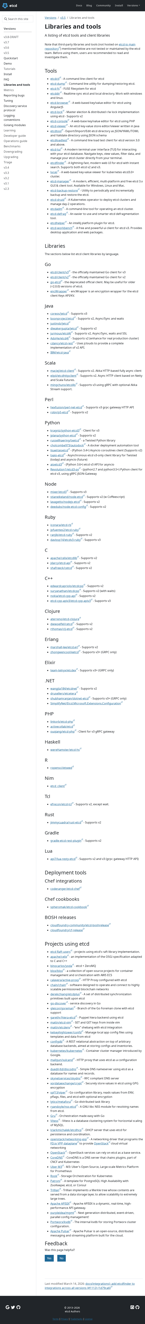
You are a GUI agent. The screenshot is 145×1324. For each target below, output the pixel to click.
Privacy (64, 1318)
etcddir (55, 94)
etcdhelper (57, 223)
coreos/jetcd (58, 314)
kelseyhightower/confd (66, 1032)
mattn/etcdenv (60, 1027)
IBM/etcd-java (59, 352)
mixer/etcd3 (58, 492)
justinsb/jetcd (59, 323)
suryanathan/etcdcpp (64, 591)
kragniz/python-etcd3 (64, 430)
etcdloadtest (58, 140)
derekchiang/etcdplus (65, 994)
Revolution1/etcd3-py (64, 469)
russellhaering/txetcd (64, 440)
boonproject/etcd (62, 318)
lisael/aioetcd (59, 450)
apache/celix (58, 957)
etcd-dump (57, 84)
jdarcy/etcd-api (60, 563)
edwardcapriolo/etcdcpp (66, 586)
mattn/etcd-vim (60, 1022)
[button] (133, 5)
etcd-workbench (61, 228)
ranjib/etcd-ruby (61, 535)
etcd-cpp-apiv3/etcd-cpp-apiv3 (70, 601)
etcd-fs (55, 89)
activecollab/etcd (61, 727)
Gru (53, 1116)
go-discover (58, 1003)
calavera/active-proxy (64, 980)
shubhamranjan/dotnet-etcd (69, 698)
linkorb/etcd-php (61, 722)
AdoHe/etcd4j (59, 338)
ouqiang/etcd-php (62, 731)
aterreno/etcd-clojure (64, 619)
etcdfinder (57, 163)
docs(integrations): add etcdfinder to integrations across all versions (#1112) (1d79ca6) (90, 1286)
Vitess (54, 1121)
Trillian (54, 1190)
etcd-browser (59, 103)
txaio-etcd (57, 455)
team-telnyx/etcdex (63, 670)
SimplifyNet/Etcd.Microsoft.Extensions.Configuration (85, 703)
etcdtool (56, 131)
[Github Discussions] (18, 1307)
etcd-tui (55, 149)
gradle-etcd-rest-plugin (65, 841)
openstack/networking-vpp (68, 1139)
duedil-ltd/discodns (63, 1069)
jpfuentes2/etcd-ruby (64, 530)
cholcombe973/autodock (67, 445)
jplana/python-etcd (63, 435)
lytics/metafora (60, 1102)
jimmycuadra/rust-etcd (65, 822)
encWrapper (58, 291)
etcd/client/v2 (59, 277)
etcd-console (59, 121)
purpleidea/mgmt (62, 1213)
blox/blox (56, 971)
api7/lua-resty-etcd (63, 859)
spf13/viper (58, 1092)
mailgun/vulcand (61, 1060)
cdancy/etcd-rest (61, 343)
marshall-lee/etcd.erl (64, 647)
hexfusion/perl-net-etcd (66, 407)
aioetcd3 (56, 464)
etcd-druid (57, 200)
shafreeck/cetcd (61, 568)
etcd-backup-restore (64, 190)
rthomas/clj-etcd (61, 629)
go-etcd (55, 282)
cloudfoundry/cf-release (66, 930)
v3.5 (63, 18)
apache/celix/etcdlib (63, 558)
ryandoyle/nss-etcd (63, 1107)
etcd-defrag (58, 214)
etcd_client (57, 786)
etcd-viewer (58, 126)
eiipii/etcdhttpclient (63, 376)
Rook (53, 1176)
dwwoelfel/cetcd (61, 624)
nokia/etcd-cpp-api (63, 596)
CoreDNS (56, 1158)
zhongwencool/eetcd (64, 652)
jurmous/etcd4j (60, 333)
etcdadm (56, 209)
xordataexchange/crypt (66, 1083)
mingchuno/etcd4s (63, 385)
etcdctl (54, 79)
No (61, 1258)
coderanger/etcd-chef (65, 889)
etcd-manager (59, 181)
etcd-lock (56, 112)
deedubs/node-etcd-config (68, 507)
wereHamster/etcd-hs (65, 750)
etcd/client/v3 (59, 272)
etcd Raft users (60, 952)
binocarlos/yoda (61, 966)
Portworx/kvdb (60, 1222)
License (88, 1318)
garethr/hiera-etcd (62, 1017)
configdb (56, 1041)
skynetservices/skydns (65, 1078)
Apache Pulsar (59, 1231)
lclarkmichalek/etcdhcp (66, 1130)
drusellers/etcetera (63, 693)
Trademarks (76, 1318)
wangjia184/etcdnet (63, 688)
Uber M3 (56, 1167)
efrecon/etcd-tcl (61, 804)
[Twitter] (13, 1307)
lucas (53, 172)
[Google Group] (8, 1307)
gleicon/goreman (62, 1008)
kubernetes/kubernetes (66, 1051)
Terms (56, 1318)
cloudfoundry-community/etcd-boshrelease (79, 925)
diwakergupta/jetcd (63, 328)
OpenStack (101, 1143)
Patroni (55, 1181)
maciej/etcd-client (62, 371)
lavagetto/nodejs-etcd (65, 502)
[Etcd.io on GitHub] (137, 1307)
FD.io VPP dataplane (63, 1143)
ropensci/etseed (61, 768)
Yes (49, 1258)
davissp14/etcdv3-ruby (65, 540)
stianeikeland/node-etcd (66, 497)
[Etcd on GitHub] (132, 1307)
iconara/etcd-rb (60, 525)
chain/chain (58, 985)
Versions (50, 18)
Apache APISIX (59, 1204)
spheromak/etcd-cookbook (68, 907)
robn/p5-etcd (59, 412)
